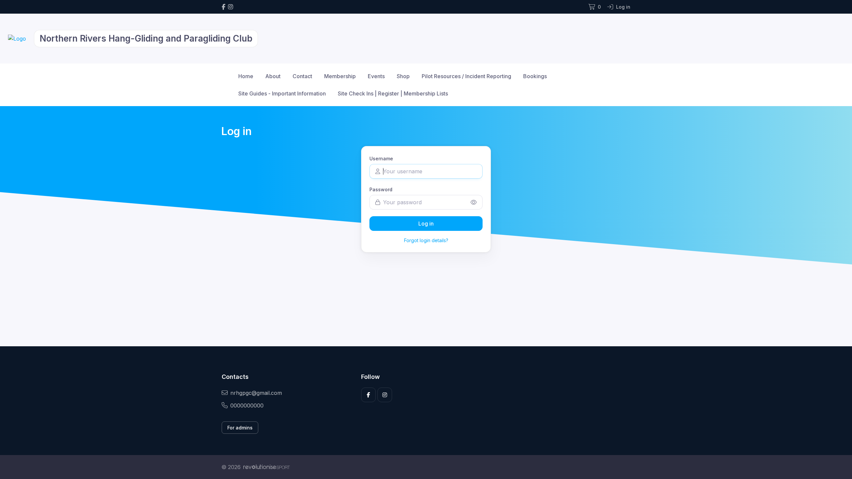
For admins (240, 427)
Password (380, 189)
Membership (340, 76)
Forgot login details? (426, 240)
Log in (426, 223)
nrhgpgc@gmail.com (256, 393)
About (273, 76)
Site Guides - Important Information (282, 93)
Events (376, 76)
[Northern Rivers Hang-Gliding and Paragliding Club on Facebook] (223, 6)
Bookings (535, 76)
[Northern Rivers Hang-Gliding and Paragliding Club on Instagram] (230, 6)
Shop (403, 76)
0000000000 (247, 405)
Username (381, 158)
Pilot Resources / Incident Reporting (466, 76)
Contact (302, 76)
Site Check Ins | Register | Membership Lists (393, 93)
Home (245, 76)
